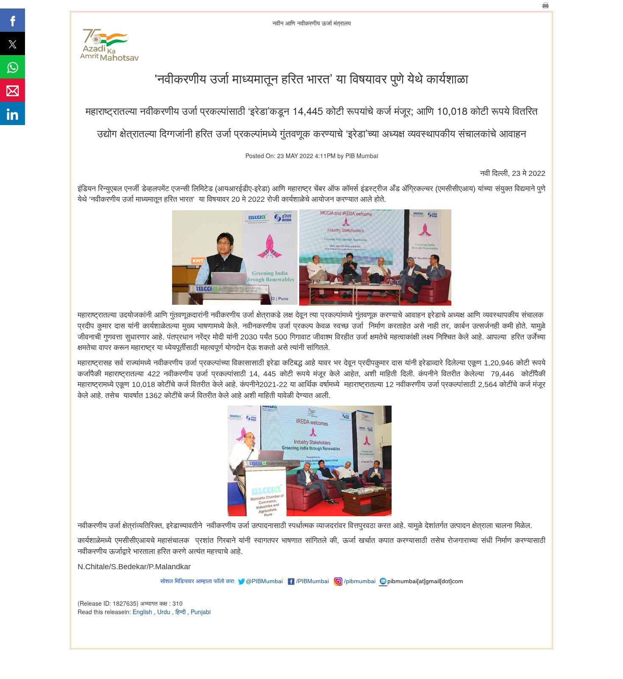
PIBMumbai (313, 581)
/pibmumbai (359, 581)
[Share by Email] (12, 90)
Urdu (164, 611)
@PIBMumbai (264, 581)
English (143, 611)
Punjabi (201, 611)
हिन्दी (181, 611)
